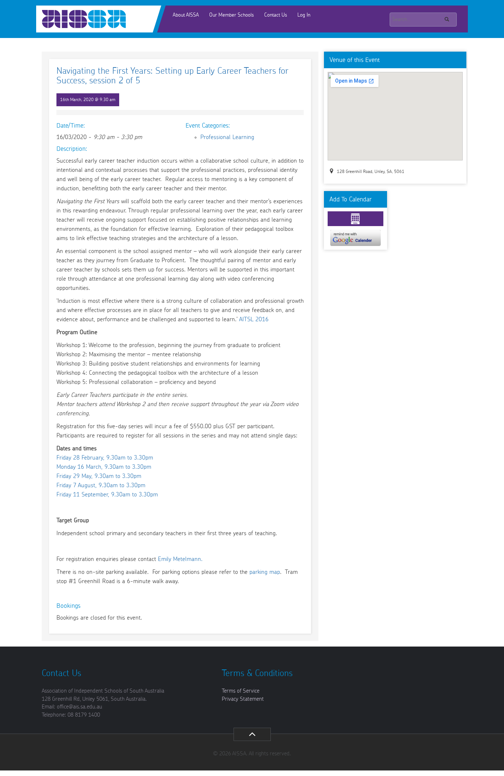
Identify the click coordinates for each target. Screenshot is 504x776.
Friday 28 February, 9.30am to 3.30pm (104, 458)
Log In (303, 15)
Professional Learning (227, 137)
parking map (264, 572)
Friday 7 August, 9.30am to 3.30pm (100, 485)
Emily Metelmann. (180, 559)
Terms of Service (240, 691)
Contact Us (275, 15)
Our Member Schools (231, 15)
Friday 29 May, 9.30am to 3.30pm (98, 476)
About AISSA (186, 15)
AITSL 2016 (254, 319)
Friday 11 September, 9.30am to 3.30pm (107, 495)
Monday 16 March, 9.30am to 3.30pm (103, 467)
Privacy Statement (243, 699)
